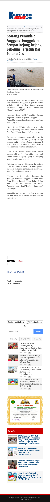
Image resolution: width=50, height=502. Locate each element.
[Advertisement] (25, 227)
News (25, 27)
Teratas (37, 339)
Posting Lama (36, 322)
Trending (25, 339)
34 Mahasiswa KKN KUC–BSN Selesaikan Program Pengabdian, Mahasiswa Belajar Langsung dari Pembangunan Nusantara (29, 440)
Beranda (26, 323)
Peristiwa (32, 27)
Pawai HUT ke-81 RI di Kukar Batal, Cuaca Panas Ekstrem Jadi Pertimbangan (29, 451)
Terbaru (13, 339)
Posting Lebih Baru (16, 322)
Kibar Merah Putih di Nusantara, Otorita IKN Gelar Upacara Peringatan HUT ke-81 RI (29, 476)
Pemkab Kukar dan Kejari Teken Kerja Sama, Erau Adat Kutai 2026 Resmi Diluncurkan (29, 464)
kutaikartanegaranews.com (31, 497)
